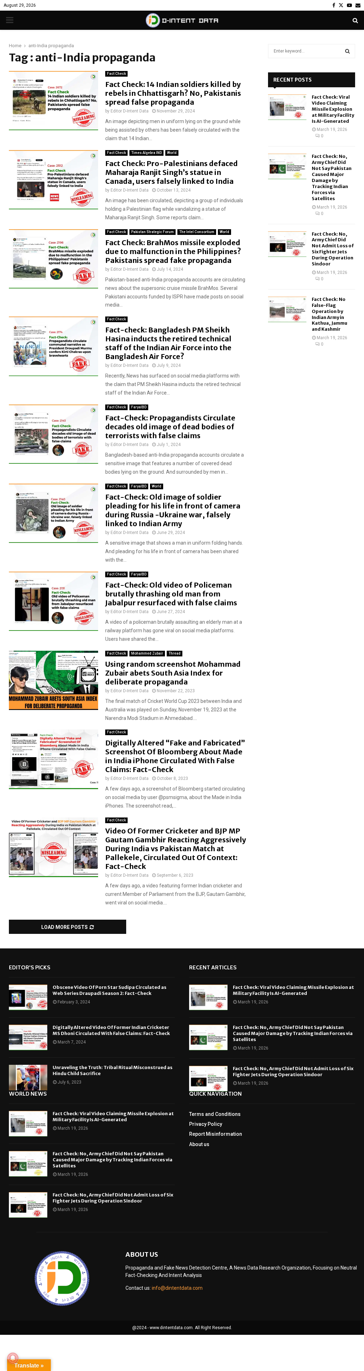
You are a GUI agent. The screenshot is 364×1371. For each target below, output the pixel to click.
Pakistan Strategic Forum (152, 232)
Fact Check (116, 74)
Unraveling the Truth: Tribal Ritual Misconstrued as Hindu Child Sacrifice (112, 1070)
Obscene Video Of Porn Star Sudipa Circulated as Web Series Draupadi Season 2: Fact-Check (109, 990)
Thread (174, 653)
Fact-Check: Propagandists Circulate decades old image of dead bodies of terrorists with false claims (170, 426)
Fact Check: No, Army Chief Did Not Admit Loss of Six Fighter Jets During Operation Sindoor (333, 249)
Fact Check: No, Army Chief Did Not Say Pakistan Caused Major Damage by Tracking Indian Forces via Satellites (332, 177)
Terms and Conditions (215, 1114)
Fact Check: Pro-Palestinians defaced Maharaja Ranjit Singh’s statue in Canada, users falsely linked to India (171, 172)
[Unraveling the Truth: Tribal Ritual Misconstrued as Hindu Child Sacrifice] (28, 1077)
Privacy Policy (205, 1124)
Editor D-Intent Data (130, 111)
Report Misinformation (215, 1134)
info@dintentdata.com (177, 1288)
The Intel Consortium (196, 232)
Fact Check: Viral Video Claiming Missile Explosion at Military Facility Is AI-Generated (333, 109)
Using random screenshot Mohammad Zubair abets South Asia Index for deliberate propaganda (173, 673)
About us (199, 1144)
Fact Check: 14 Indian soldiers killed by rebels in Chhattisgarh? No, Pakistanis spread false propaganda (173, 93)
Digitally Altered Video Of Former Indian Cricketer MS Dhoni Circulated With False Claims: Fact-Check (111, 1030)
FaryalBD (138, 407)
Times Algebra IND (146, 153)
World (172, 153)
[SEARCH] (347, 51)
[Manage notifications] (12, 1358)
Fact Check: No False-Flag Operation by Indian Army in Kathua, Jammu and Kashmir (329, 314)
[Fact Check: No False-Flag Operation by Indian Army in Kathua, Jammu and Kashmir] (287, 309)
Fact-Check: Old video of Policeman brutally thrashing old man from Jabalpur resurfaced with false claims (171, 593)
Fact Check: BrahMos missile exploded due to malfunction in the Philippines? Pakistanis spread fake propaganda (173, 251)
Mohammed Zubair (147, 653)
